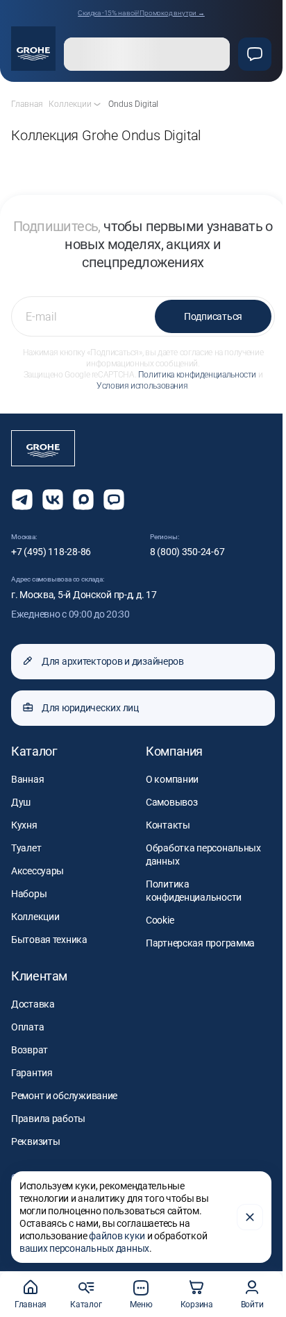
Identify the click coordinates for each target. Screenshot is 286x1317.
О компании (172, 779)
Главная (31, 1304)
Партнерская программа (200, 943)
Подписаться (213, 316)
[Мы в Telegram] (22, 499)
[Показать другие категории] (97, 104)
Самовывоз (171, 802)
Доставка (33, 1004)
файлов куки (117, 1235)
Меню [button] (141, 1304)
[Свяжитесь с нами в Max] (83, 499)
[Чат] (254, 54)
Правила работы (48, 1118)
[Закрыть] (250, 1217)
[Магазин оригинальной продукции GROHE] (33, 48)
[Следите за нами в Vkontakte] (53, 499)
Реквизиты (35, 1141)
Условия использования (141, 386)
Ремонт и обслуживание (64, 1095)
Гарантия (32, 1072)
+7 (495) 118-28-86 (51, 551)
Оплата (27, 1027)
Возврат (29, 1049)
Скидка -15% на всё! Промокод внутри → (141, 13)
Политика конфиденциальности (197, 375)
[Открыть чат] (114, 499)
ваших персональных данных (84, 1248)
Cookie (160, 920)
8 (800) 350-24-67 (187, 551)
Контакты (168, 825)
